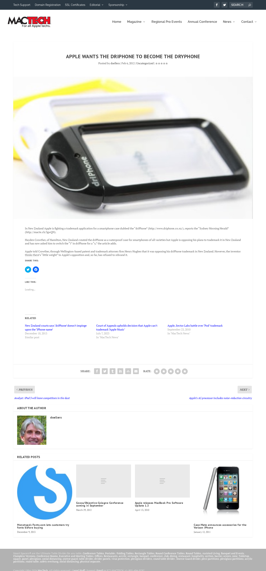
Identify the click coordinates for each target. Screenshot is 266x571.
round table (32, 561)
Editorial (95, 4)
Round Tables (193, 553)
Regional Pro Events (166, 22)
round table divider (164, 558)
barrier (218, 556)
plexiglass (35, 558)
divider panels (102, 558)
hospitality (198, 556)
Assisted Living (211, 553)
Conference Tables (93, 553)
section (209, 556)
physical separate (90, 561)
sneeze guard (70, 558)
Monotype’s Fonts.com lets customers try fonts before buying (43, 526)
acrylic (122, 556)
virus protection (121, 558)
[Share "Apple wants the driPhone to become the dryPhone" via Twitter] (105, 371)
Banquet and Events (232, 553)
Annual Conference (202, 22)
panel (25, 558)
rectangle (133, 556)
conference (156, 556)
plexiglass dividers (141, 558)
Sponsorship (116, 4)
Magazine (134, 22)
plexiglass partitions (232, 558)
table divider (86, 558)
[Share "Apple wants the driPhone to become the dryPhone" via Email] (136, 371)
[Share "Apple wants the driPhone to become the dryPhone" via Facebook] (97, 371)
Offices (99, 556)
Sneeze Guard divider (188, 558)
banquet (144, 556)
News (227, 22)
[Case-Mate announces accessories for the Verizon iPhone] (221, 491)
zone (235, 556)
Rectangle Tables (144, 553)
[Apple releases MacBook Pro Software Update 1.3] (162, 480)
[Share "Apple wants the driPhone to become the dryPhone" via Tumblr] (112, 371)
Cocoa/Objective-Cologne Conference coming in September (99, 504)
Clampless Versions (24, 556)
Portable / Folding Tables (119, 553)
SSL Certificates (75, 4)
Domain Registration (48, 4)
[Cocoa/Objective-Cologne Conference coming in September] (103, 480)
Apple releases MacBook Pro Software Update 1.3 (159, 504)
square (17, 558)
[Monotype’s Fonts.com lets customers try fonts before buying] (44, 491)
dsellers (115, 63)
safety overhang (49, 561)
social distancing (52, 558)
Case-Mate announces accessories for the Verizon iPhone (220, 526)
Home (116, 22)
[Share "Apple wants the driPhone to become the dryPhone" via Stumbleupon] (128, 371)
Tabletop (244, 556)
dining (173, 556)
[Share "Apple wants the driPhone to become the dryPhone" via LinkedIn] (120, 371)
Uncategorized (145, 63)
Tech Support (21, 4)
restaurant (184, 556)
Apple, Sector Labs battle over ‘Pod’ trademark (195, 325)
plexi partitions (210, 558)
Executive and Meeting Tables (76, 556)
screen (227, 556)
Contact (247, 22)
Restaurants (111, 556)
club (166, 556)
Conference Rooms (47, 556)
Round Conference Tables (170, 553)
